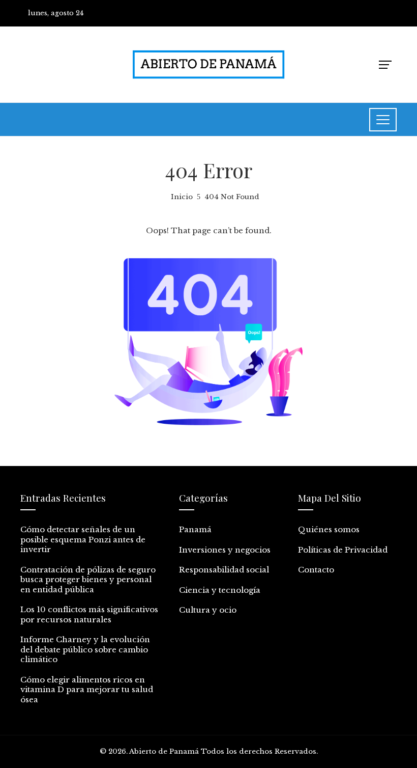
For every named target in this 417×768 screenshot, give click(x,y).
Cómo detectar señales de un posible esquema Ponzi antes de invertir (82, 539)
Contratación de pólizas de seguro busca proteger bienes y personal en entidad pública (88, 579)
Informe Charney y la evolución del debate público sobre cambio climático (85, 649)
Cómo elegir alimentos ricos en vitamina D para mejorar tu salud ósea (86, 689)
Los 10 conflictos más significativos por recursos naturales (89, 614)
